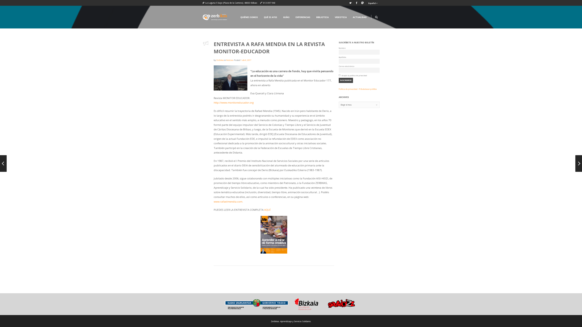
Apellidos (342, 57)
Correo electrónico (346, 66)
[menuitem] (373, 3)
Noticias (229, 60)
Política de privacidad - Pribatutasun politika (358, 89)
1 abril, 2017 (246, 60)
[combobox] (359, 105)
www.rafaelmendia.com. (228, 201)
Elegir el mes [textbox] (346, 105)
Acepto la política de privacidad (354, 75)
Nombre (342, 48)
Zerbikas (220, 60)
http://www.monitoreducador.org (234, 102)
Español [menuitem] (372, 3)
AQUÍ (267, 209)
